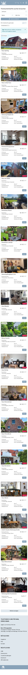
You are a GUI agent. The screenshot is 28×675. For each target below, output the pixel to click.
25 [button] (5, 67)
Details (24, 62)
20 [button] (5, 291)
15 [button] (5, 355)
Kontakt (3, 643)
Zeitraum (4, 11)
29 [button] (5, 35)
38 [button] (5, 387)
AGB (2, 651)
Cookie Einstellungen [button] (6, 655)
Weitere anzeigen (14, 610)
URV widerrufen (4, 660)
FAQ (2, 641)
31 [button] (5, 131)
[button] (2, 48)
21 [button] (5, 259)
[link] (18, 3)
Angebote (3, 639)
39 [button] (5, 195)
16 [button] (5, 99)
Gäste (3, 15)
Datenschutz (4, 653)
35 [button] (5, 323)
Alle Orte (17, 15)
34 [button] (5, 227)
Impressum (3, 657)
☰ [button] (26, 3)
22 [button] (5, 419)
